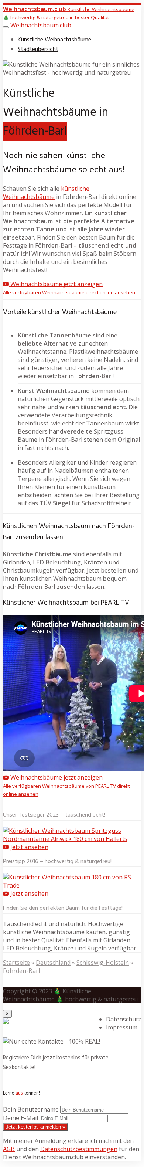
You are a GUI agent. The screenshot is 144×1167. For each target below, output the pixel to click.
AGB (9, 1149)
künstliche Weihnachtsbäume (46, 192)
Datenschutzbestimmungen (78, 1149)
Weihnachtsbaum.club (40, 25)
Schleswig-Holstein (102, 963)
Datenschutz (123, 1019)
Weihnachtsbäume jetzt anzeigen (69, 288)
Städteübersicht (38, 49)
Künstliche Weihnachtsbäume (54, 40)
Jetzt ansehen (28, 847)
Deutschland (53, 963)
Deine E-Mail (20, 1118)
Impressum (121, 1027)
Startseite (16, 963)
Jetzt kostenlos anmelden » (35, 1127)
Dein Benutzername (31, 1109)
